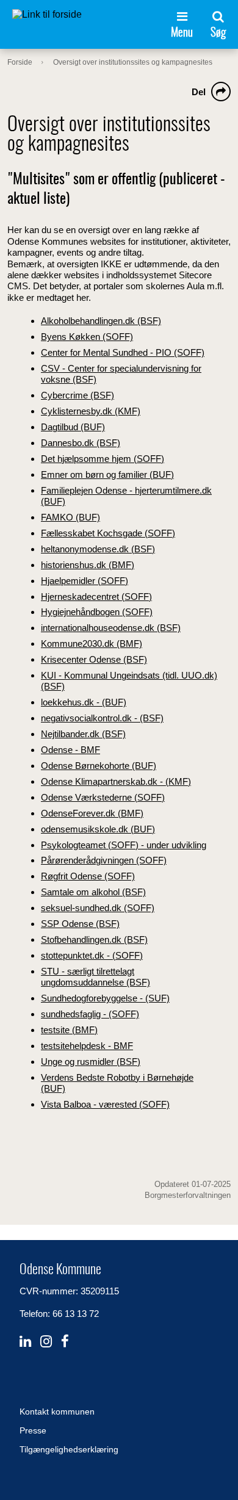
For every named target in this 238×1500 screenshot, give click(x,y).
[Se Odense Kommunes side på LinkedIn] (25, 1341)
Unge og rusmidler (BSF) (90, 1061)
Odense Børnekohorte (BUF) (98, 765)
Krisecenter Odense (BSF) (94, 659)
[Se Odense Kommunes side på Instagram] (46, 1341)
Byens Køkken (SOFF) (87, 336)
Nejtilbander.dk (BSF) (83, 734)
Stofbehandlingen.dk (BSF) (94, 939)
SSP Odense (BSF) (80, 923)
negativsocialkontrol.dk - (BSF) (102, 718)
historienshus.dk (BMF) (87, 565)
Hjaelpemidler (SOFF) (84, 580)
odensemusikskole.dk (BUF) (98, 829)
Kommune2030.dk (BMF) (91, 643)
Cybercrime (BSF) (77, 395)
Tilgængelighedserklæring (69, 1449)
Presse (33, 1430)
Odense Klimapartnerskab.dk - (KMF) (116, 781)
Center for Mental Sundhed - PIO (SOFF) (122, 352)
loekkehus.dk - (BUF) (83, 702)
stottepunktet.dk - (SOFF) (92, 955)
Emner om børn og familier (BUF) (107, 474)
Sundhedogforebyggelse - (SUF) (105, 998)
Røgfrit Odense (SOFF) (88, 876)
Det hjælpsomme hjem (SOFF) (102, 458)
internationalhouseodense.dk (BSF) (111, 627)
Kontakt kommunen (57, 1411)
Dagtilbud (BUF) (73, 427)
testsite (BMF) (69, 1030)
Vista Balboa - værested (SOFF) (105, 1104)
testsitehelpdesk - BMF (87, 1045)
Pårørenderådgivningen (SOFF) (104, 860)
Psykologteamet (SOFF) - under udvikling (123, 845)
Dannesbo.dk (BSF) (80, 443)
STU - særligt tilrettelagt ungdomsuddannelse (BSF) (95, 976)
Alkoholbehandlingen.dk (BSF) (101, 321)
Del (199, 92)
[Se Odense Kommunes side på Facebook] (65, 1341)
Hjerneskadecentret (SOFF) (96, 596)
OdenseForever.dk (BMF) (92, 813)
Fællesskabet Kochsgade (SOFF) (108, 533)
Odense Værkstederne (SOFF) (103, 797)
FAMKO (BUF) (70, 517)
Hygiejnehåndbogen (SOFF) (97, 612)
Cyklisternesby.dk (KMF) (90, 411)
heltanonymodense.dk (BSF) (98, 549)
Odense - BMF (70, 750)
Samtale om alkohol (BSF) (93, 892)
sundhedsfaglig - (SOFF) (90, 1014)
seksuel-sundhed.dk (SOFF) (97, 908)
